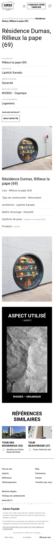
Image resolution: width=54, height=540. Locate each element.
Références (16, 18)
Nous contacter (10, 118)
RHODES (17, 227)
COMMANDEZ (36, 6)
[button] (24, 6)
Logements (28, 18)
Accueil (5, 18)
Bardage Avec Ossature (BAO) (34, 219)
